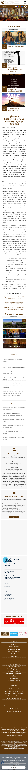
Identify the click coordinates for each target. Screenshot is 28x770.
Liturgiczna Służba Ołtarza (14, 674)
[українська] (22, 6)
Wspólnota (14, 644)
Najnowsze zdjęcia (14, 315)
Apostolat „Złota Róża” (14, 671)
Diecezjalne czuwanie (16, 46)
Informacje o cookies (14, 764)
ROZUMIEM (13, 767)
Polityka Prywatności (14, 762)
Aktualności (14, 27)
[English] (18, 6)
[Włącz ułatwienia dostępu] (26, 6)
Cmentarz (14, 656)
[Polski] (16, 6)
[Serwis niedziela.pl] (14, 634)
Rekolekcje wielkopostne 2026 (15, 90)
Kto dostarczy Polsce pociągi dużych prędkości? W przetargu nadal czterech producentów (13, 385)
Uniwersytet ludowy (14, 649)
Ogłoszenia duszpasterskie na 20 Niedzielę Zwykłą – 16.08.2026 (14, 120)
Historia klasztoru (14, 647)
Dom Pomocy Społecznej (14, 698)
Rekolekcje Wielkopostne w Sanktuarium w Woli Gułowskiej (15, 68)
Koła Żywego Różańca (14, 666)
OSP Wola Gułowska (14, 681)
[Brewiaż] (5, 634)
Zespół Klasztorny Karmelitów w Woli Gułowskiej (12, 2)
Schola (14, 676)
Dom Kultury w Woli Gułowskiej (14, 691)
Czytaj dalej (13, 517)
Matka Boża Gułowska (14, 651)
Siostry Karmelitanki (14, 664)
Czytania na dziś (14, 689)
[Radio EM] (23, 634)
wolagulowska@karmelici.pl (15, 711)
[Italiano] (20, 6)
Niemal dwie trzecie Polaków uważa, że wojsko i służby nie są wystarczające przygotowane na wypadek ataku (13, 393)
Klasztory (14, 654)
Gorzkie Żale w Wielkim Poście (13, 109)
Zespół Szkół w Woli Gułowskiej (14, 693)
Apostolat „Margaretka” (14, 669)
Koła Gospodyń (14, 678)
